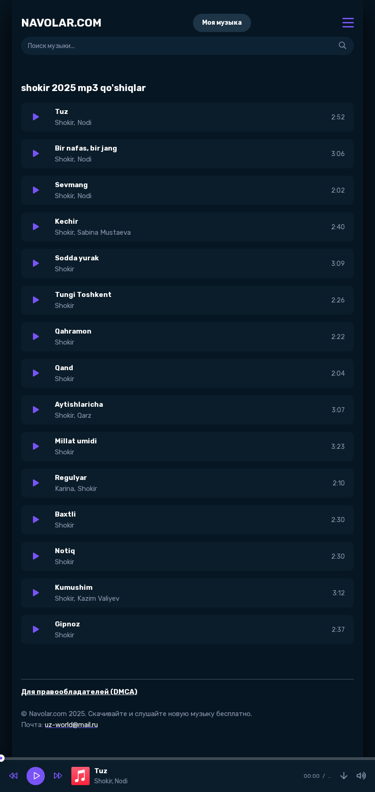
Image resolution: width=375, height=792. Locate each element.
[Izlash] (342, 46)
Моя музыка (222, 23)
